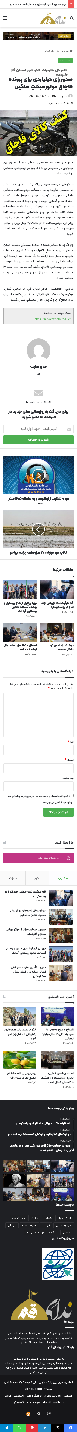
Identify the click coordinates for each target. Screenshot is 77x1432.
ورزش (8, 1396)
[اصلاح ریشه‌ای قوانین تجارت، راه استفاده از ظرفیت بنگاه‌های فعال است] (57, 1060)
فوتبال (46, 1225)
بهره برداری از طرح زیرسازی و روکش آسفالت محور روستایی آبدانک (20, 607)
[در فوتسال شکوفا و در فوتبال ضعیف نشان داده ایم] (61, 917)
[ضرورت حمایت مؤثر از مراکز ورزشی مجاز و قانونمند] (61, 935)
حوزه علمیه (33, 1403)
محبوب (63, 878)
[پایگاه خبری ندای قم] (53, 18)
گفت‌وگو (18, 1403)
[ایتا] (28, 1414)
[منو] (5, 19)
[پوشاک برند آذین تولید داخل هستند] (57, 632)
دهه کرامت (18, 1218)
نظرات (13, 878)
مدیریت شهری (52, 1396)
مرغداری (12, 1225)
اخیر (37, 878)
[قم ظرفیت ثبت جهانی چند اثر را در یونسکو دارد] (57, 589)
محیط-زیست (29, 1225)
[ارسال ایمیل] (53, 96)
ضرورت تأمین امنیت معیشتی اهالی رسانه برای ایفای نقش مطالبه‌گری (28, 972)
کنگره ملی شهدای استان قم (42, 1232)
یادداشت (58, 1403)
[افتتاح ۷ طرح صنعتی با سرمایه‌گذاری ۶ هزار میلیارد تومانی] (57, 1016)
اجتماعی (48, 51)
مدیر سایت (61, 96)
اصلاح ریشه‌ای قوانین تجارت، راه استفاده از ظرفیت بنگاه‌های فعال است (57, 1078)
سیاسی (68, 1396)
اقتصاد (47, 1403)
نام (71, 742)
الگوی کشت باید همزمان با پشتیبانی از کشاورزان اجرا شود (20, 1034)
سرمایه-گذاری (63, 1225)
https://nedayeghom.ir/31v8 (52, 318)
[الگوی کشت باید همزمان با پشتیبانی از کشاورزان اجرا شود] (19, 1016)
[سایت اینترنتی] (38, 374)
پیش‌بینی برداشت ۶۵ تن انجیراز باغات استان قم (21, 1075)
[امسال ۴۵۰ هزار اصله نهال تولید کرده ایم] (20, 632)
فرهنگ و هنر (34, 1396)
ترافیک (34, 1218)
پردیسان (67, 1232)
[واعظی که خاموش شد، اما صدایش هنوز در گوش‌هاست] (14, 1180)
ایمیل (69, 760)
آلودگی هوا (65, 1218)
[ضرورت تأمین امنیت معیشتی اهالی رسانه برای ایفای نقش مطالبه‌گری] (61, 973)
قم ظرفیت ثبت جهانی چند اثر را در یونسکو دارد (57, 605)
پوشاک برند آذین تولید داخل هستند (60, 647)
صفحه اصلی (62, 51)
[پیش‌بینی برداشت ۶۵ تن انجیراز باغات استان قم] (19, 1060)
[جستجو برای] (72, 19)
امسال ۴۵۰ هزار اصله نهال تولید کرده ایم (20, 647)
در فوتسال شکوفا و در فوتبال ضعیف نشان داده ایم (28, 912)
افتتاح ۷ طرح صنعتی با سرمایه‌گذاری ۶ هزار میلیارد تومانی (58, 1034)
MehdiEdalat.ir (35, 1389)
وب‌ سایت (68, 778)
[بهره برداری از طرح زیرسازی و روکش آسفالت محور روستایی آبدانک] (20, 589)
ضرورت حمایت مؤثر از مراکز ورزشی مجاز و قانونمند (26, 931)
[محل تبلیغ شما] (38, 36)
